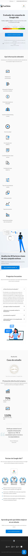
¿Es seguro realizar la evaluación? (11, 306)
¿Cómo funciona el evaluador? (10, 289)
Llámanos (11, 1)
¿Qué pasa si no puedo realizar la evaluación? (11, 311)
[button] (14, 289)
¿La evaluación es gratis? (9, 315)
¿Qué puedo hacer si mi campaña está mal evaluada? (12, 319)
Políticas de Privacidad (15, 45)
